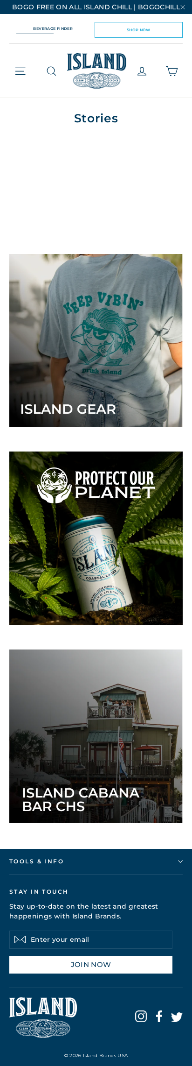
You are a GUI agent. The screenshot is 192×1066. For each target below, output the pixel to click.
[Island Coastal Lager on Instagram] (141, 1017)
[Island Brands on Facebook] (159, 1017)
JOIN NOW (91, 964)
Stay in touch (39, 891)
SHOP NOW (139, 30)
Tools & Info (36, 861)
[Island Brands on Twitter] (177, 1018)
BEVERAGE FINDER (53, 28)
